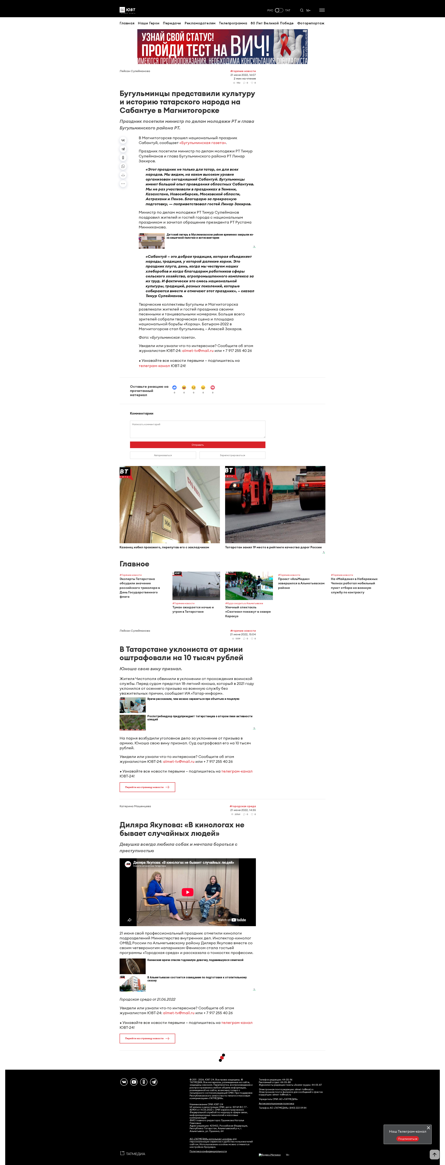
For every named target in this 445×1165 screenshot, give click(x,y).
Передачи (172, 23)
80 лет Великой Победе (272, 23)
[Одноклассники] (123, 157)
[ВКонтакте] (123, 140)
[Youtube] (133, 1082)
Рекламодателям (200, 23)
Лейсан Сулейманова (135, 71)
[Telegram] (123, 148)
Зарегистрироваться (232, 455)
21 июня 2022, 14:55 (243, 810)
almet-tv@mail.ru (198, 350)
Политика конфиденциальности (208, 1151)
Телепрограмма (233, 23)
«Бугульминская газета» (202, 142)
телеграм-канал (154, 365)
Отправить (198, 444)
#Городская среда (243, 806)
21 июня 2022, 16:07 (243, 75)
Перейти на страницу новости (144, 787)
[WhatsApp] (123, 166)
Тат (287, 10)
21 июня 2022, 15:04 (243, 634)
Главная (127, 23)
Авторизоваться (163, 455)
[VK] (124, 1082)
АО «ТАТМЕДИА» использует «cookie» (211, 1139)
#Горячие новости (243, 71)
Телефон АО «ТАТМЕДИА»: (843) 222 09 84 (282, 1108)
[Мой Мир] (123, 175)
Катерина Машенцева (135, 806)
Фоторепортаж (311, 23)
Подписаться (407, 1138)
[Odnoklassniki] (143, 1082)
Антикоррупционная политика (276, 1103)
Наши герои (148, 23)
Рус (270, 10)
